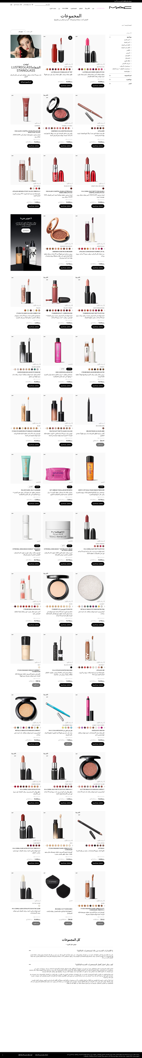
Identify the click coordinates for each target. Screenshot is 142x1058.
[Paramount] (23, 786)
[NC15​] (55, 845)
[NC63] (20, 428)
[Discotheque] (84, 606)
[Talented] (78, 667)
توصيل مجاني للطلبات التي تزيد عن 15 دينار (122, 1)
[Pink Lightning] (95, 786)
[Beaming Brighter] (23, 369)
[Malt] (78, 249)
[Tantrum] (84, 249)
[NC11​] (69, 845)
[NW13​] (60, 845)
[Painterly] (57, 428)
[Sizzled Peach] (63, 69)
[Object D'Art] (14, 728)
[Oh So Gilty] (92, 786)
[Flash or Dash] (31, 369)
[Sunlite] (89, 369)
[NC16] (63, 606)
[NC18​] (57, 606)
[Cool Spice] (103, 128)
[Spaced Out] (101, 728)
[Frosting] (34, 188)
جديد (93, 8)
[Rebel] (31, 845)
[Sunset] (103, 369)
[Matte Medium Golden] (60, 249)
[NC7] (39, 667)
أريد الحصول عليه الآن (26, 82)
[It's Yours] (81, 69)
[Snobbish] (92, 667)
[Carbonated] (87, 249)
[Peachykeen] (57, 128)
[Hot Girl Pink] (100, 546)
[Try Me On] (101, 786)
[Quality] (81, 667)
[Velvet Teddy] (55, 128)
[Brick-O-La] (92, 845)
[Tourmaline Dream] (34, 369)
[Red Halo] (78, 728)
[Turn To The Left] (101, 310)
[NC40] (98, 906)
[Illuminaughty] (92, 606)
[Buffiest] (52, 310)
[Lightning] (20, 606)
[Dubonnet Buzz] (84, 310)
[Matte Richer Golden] (49, 249)
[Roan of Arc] (71, 188)
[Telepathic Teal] (37, 369)
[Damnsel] (39, 128)
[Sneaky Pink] (46, 69)
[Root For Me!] (86, 845)
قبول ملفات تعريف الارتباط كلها (25, 1054)
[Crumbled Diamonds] (20, 369)
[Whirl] (63, 786)
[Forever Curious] (57, 786)
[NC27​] (49, 606)
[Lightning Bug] (89, 728)
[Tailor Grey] (69, 428)
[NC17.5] (34, 428)
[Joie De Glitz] (78, 606)
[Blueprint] (98, 606)
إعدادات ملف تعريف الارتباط (41, 1054)
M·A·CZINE (65, 8)
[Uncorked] (52, 428)
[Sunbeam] (95, 369)
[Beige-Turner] (100, 845)
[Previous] (104, 69)
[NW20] (28, 428)
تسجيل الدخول (26, 230)
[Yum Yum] (98, 249)
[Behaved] (101, 667)
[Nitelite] (23, 606)
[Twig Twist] (71, 786)
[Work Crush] (78, 69)
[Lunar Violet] (84, 728)
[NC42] (17, 428)
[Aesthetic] (39, 188)
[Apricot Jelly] (28, 606)
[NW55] (101, 906)
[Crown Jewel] (98, 728)
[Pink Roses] (46, 310)
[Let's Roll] (84, 786)
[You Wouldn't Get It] (54, 786)
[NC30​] (46, 606)
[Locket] (37, 728)
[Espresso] (46, 428)
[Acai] (100, 128)
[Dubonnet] (39, 845)
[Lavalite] (31, 606)
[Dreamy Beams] (87, 786)
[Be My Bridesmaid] (92, 310)
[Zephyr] (98, 667)
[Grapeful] (87, 728)
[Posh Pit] (66, 69)
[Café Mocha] (68, 786)
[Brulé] (49, 428)
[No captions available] (26, 242)
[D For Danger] (66, 786)
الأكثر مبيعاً (87, 8)
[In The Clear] (39, 906)
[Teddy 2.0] (95, 310)
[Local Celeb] (98, 69)
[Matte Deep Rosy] (52, 249)
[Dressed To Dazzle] (95, 249)
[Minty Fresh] (66, 728)
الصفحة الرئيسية (128, 25)
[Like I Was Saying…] (101, 69)
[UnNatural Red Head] (103, 188)
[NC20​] (55, 606)
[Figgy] (95, 69)
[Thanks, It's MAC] (46, 128)
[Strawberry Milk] (68, 728)
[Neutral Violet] (31, 310)
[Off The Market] (87, 310)
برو (59, 8)
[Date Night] (69, 310)
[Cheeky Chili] (69, 128)
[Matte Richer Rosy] (66, 249)
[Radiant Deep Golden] (55, 249)
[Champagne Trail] (25, 369)
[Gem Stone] (95, 728)
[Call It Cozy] (37, 786)
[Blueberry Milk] (71, 728)
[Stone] (63, 428)
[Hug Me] (89, 69)
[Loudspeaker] (63, 128)
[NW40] (25, 428)
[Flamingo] (89, 845)
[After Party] (95, 606)
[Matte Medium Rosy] (63, 249)
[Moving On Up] (81, 310)
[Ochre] (36, 310)
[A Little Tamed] (57, 310)
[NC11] (23, 428)
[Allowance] (101, 606)
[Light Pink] (34, 310)
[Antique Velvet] (52, 128)
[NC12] (69, 606)
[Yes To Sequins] (81, 606)
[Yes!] (89, 249)
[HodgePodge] (60, 428)
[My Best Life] (89, 310)
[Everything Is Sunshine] (28, 369)
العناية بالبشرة (74, 8)
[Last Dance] (81, 786)
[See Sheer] (60, 69)
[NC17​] (46, 845)
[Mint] (28, 310)
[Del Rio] (25, 786)
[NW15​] (52, 845)
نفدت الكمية (100, 444)
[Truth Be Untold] (28, 786)
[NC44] (84, 906)
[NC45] (37, 428)
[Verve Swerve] (103, 546)
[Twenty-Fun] (98, 310)
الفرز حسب (29, 31)
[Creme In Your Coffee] (36, 845)
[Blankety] (31, 786)
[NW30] (31, 428)
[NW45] (87, 906)
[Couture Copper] (34, 728)
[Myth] (34, 786)
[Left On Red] (14, 786)
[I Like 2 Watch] (78, 786)
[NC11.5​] (63, 845)
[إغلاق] (2, 1055)
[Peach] (39, 310)
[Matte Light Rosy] (57, 249)
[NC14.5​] (57, 845)
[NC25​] (52, 606)
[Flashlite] (98, 369)
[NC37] (78, 906)
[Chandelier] (81, 728)
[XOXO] (52, 69)
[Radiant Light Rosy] (69, 249)
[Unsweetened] (25, 606)
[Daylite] (100, 369)
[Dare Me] (95, 546)
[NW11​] (66, 845)
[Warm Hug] (55, 310)
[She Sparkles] (89, 786)
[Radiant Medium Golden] (46, 249)
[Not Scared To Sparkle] (17, 369)
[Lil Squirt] (87, 69)
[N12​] (49, 845)
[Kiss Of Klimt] (28, 728)
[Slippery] (101, 249)
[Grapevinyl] (55, 69)
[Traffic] (69, 69)
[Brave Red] (20, 786)
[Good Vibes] (37, 606)
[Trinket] (49, 69)
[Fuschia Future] (14, 369)
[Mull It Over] (63, 310)
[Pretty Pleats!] (60, 310)
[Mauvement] (81, 249)
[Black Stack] (71, 667)
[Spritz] (36, 188)
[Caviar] (95, 845)
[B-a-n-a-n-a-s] (63, 728)
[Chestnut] (92, 128)
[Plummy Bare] (17, 606)
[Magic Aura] (14, 606)
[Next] (75, 69)
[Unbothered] (98, 546)
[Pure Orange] (25, 310)
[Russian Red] (60, 786)
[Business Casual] (84, 69)
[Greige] (98, 845)
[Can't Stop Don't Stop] (98, 786)
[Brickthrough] (78, 310)
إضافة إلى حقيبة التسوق (98, 85)
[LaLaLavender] (49, 128)
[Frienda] (92, 69)
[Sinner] (66, 128)
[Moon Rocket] (92, 728)
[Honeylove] (60, 128)
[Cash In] (89, 606)
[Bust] (87, 606)
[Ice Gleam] (34, 606)
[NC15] (66, 606)
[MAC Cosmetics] (120, 7)
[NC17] (60, 606)
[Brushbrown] (103, 428)
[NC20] (14, 428)
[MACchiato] (98, 128)
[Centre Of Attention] (17, 786)
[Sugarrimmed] (92, 249)
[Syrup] (95, 128)
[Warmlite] (92, 369)
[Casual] (31, 188)
